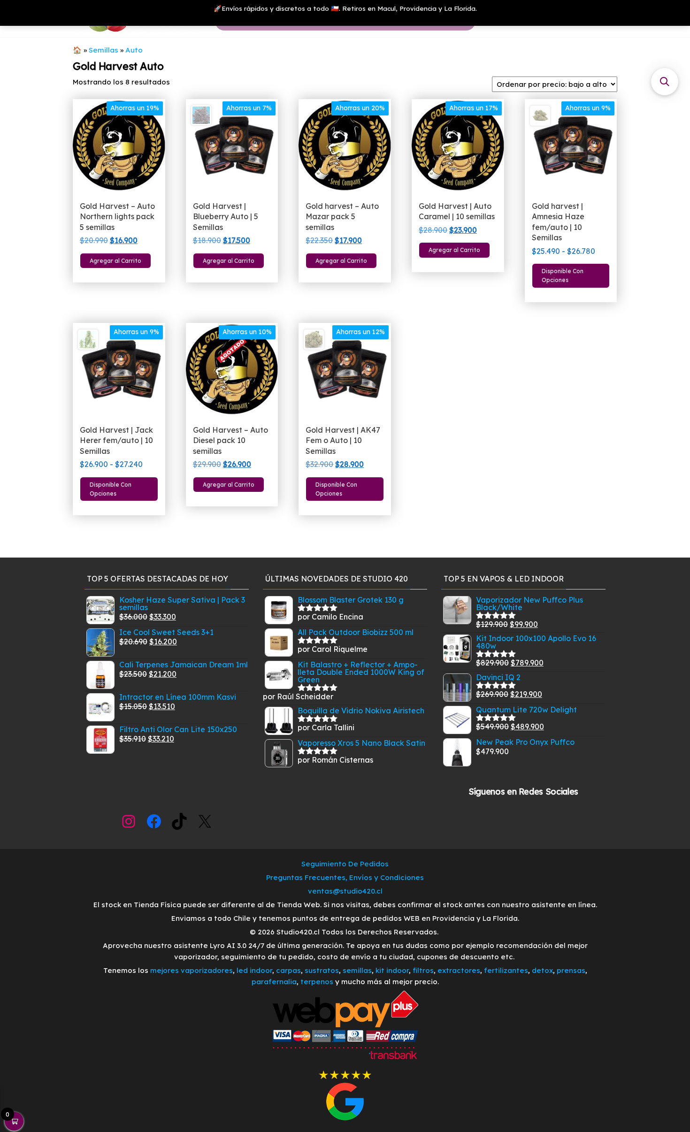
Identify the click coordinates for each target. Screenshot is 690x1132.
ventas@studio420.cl (345, 891)
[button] (664, 81)
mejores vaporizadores (191, 970)
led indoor (254, 970)
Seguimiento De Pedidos (345, 863)
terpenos (316, 981)
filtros (423, 970)
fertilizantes (506, 970)
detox (542, 970)
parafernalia (274, 981)
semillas (357, 970)
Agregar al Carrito (115, 260)
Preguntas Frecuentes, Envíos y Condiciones (345, 877)
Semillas (103, 50)
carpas (288, 970)
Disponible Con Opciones (562, 275)
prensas (571, 970)
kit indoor (392, 970)
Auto (134, 50)
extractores (458, 970)
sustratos (322, 970)
